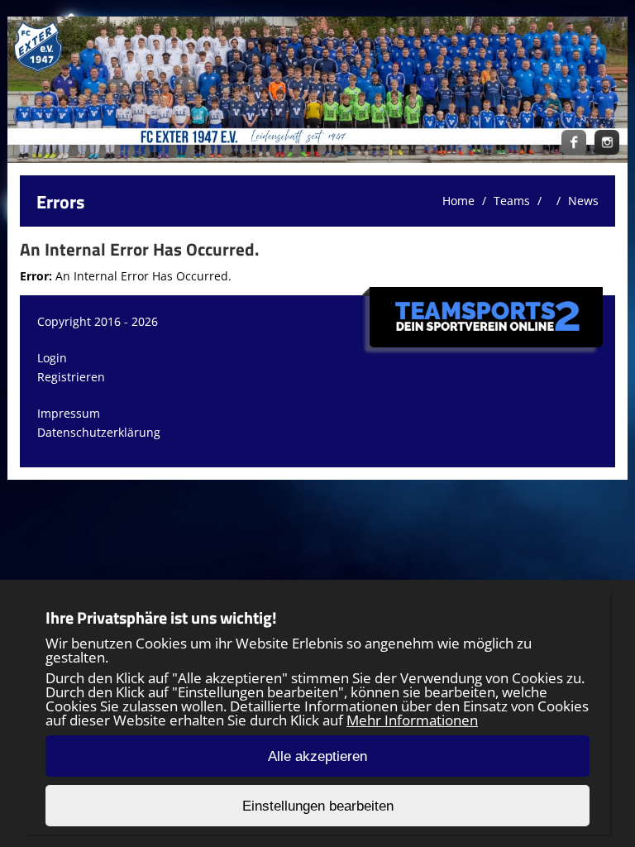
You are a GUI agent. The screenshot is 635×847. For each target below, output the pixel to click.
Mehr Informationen (412, 720)
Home (458, 200)
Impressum (68, 413)
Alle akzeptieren (317, 756)
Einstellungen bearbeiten (318, 806)
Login (52, 358)
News (583, 200)
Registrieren (71, 377)
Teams (512, 200)
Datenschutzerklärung (98, 432)
